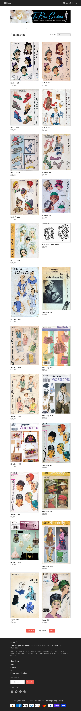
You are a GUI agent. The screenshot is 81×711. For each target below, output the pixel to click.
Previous (31, 630)
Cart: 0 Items (71, 3)
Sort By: (53, 35)
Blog (12, 670)
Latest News (15, 642)
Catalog (13, 667)
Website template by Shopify (52, 701)
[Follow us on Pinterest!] (20, 692)
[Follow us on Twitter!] (16, 692)
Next (51, 630)
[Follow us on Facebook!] (12, 692)
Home (12, 664)
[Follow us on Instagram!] (25, 692)
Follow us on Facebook (19, 673)
